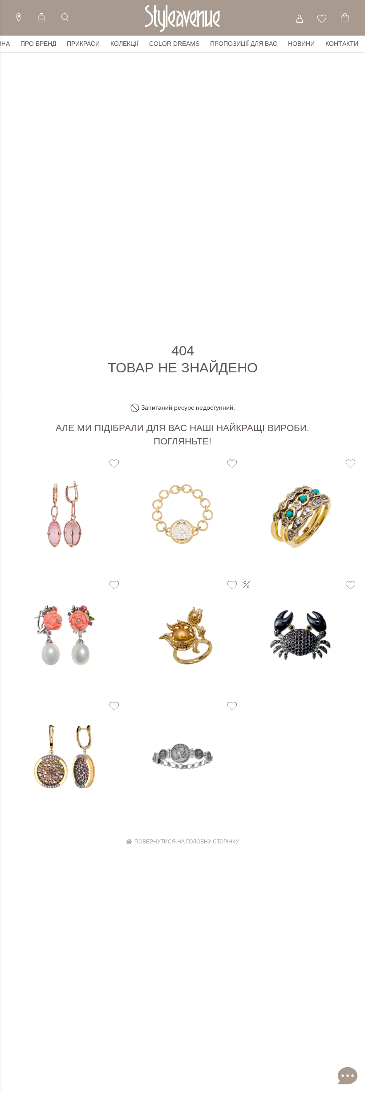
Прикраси (83, 43)
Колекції (124, 43)
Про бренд (38, 43)
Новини (301, 43)
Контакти (341, 43)
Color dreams (174, 43)
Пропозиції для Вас (243, 43)
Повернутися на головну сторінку (185, 842)
